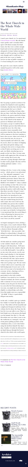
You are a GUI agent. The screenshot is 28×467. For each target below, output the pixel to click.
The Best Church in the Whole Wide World (13, 361)
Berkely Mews (8, 70)
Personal (9, 35)
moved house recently (8, 40)
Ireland (4, 35)
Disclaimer (14, 16)
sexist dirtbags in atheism (10, 348)
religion (15, 35)
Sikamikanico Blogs (18, 464)
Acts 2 (2, 343)
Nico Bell (13, 461)
